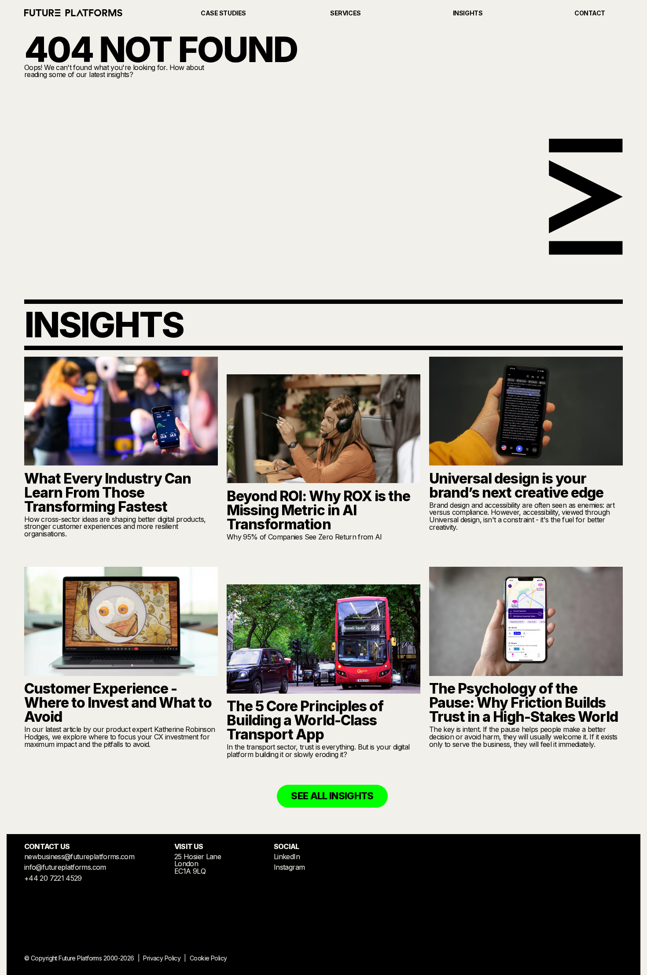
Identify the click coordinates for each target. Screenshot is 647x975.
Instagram (289, 867)
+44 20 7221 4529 (53, 878)
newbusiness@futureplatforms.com (79, 856)
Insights (468, 13)
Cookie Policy (208, 958)
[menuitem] (79, 13)
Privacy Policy (161, 958)
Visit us (197, 858)
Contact (589, 13)
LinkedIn (287, 856)
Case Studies (223, 13)
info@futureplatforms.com (65, 867)
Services (345, 13)
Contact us (47, 846)
